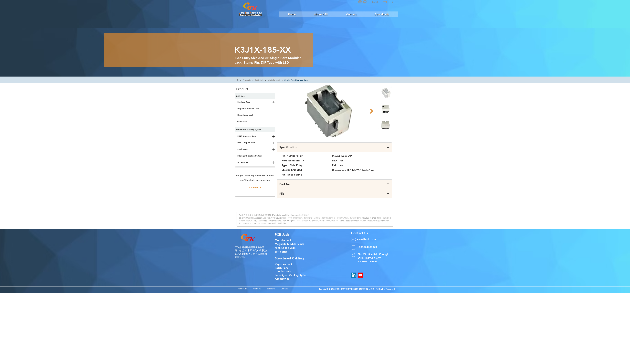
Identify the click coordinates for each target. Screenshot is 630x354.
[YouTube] (365, 1)
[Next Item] (371, 111)
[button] (392, 1)
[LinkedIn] (360, 1)
